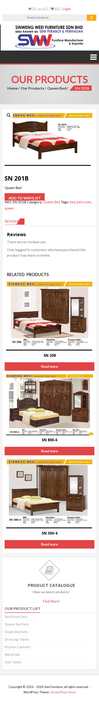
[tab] (15, 221)
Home (12, 88)
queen (9, 208)
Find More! (51, 601)
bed (72, 202)
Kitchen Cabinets (18, 647)
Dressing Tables (17, 639)
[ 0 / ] (39, 9)
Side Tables (13, 662)
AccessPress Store (63, 692)
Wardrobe (12, 654)
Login (66, 9)
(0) (56, 9)
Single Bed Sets (16, 632)
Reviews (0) (15, 221)
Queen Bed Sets (17, 624)
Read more (49, 366)
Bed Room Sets (16, 616)
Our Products (32, 88)
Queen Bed (56, 88)
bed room (84, 202)
